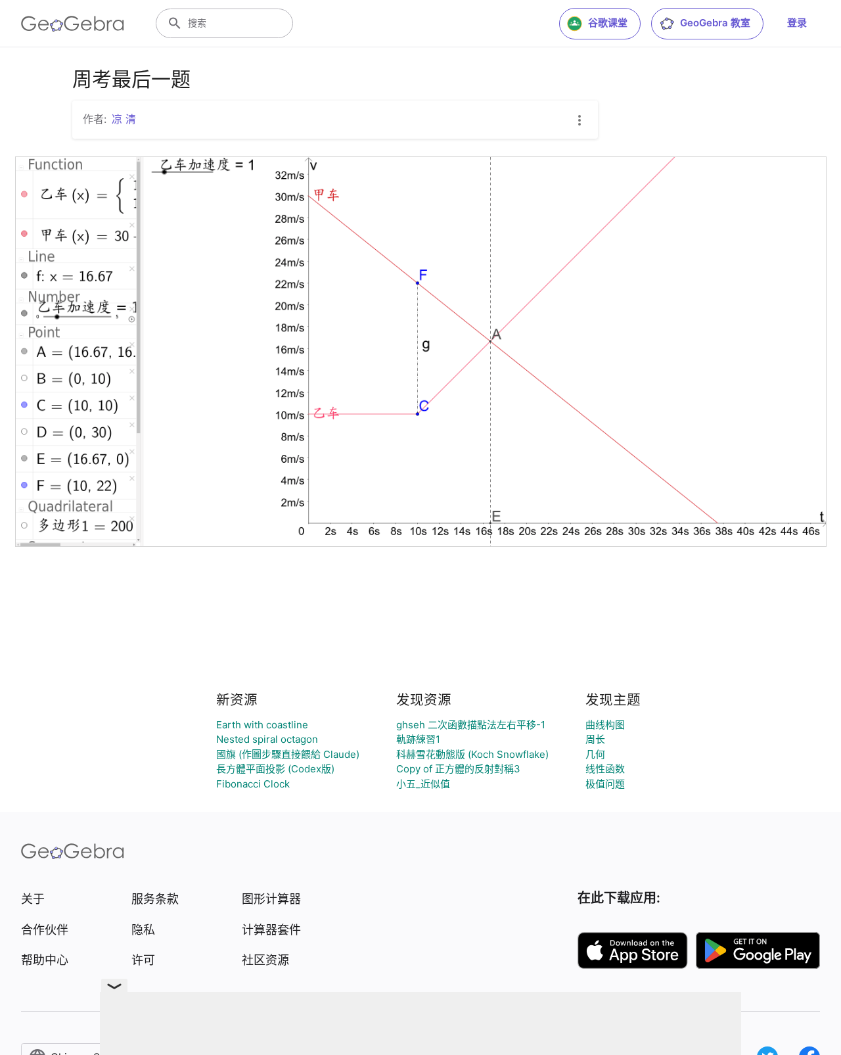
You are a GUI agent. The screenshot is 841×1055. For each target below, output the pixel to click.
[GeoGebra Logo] (72, 24)
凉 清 (124, 119)
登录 (797, 22)
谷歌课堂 (607, 22)
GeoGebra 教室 (715, 22)
